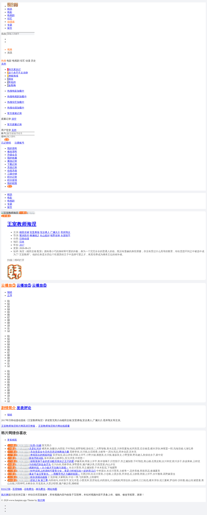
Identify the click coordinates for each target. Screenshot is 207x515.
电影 (9, 12)
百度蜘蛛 (17, 489)
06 (8, 314)
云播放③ (8, 285)
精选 (9, 9)
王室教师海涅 (21, 224)
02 (8, 303)
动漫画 (11, 21)
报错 (9, 292)
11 (8, 328)
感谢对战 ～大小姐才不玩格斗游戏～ (48, 467)
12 (8, 331)
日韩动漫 (24, 238)
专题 (9, 25)
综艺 (9, 18)
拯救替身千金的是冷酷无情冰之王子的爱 (52, 461)
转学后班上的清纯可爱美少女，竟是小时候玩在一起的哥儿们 (63, 471)
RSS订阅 (5, 489)
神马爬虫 (40, 489)
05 (8, 311)
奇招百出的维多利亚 (41, 455)
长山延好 (45, 235)
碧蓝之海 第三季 (39, 480)
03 (8, 306)
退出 (9, 186)
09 (8, 322)
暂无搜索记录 (14, 113)
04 (8, 309)
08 (8, 320)
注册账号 (19, 142)
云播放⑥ (39, 285)
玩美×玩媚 (35, 445)
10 (8, 325)
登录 (6, 139)
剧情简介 (8, 408)
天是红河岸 (35, 448)
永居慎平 (65, 235)
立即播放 (6, 216)
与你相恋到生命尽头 (40, 464)
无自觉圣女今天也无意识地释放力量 (49, 451)
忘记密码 (6, 142)
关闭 (3, 64)
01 (8, 301)
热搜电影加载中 (15, 91)
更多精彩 (12, 440)
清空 (14, 119)
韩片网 (4, 494)
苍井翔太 (65, 232)
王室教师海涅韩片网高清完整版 (18, 426)
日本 (21, 241)
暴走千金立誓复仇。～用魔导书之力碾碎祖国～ (54, 474)
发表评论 (24, 408)
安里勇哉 (34, 232)
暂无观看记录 (14, 124)
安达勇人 (45, 232)
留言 (9, 28)
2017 (21, 245)
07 (8, 317)
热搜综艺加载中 (15, 102)
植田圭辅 (24, 232)
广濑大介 (55, 232)
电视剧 (11, 15)
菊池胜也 (24, 235)
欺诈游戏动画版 (38, 477)
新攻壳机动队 (36, 458)
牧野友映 (55, 235)
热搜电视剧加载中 (17, 96)
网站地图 (52, 489)
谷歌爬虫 (29, 489)
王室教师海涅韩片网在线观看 (54, 426)
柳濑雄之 (34, 235)
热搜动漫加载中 (15, 107)
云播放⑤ (24, 285)
